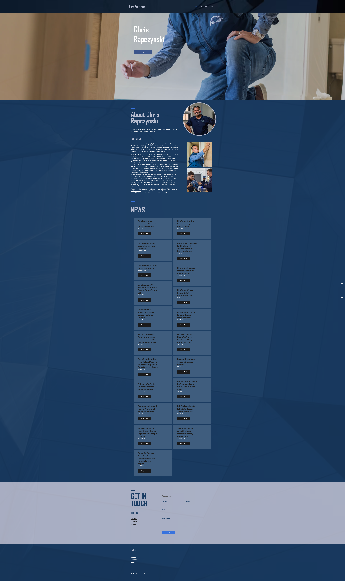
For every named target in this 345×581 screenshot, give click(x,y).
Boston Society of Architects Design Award (144, 166)
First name (165, 501)
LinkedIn (133, 562)
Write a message (166, 518)
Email (163, 510)
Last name (187, 501)
